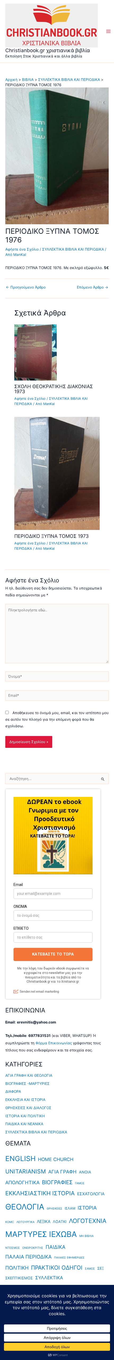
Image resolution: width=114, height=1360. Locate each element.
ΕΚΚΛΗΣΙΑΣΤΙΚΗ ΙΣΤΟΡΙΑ (40, 1193)
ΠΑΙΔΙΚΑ (55, 1247)
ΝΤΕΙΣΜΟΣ (12, 1248)
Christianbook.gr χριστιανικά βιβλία (47, 50)
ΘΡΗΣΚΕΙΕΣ (54, 1208)
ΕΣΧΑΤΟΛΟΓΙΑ (90, 1193)
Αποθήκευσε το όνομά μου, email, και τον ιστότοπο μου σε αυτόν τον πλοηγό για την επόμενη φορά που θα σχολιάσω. (57, 719)
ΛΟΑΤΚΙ (60, 1221)
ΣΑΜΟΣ (90, 1268)
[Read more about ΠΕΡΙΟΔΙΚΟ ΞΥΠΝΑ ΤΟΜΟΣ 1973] (57, 473)
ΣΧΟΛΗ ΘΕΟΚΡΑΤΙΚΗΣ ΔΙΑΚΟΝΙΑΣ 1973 (53, 388)
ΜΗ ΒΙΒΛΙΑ (86, 1236)
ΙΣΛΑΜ (70, 1208)
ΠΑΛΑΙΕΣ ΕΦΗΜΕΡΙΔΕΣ (69, 1257)
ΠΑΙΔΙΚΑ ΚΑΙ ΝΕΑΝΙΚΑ (24, 1124)
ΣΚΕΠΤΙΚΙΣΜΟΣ (19, 1278)
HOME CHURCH (55, 1159)
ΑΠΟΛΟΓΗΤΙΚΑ (22, 1182)
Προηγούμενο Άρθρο (26, 287)
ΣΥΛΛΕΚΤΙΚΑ (49, 1277)
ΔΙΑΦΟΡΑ (13, 1091)
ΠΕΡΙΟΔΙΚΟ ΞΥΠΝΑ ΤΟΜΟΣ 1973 (51, 536)
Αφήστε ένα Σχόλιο (22, 249)
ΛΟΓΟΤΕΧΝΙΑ (87, 1220)
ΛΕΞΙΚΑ (43, 1221)
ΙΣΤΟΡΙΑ (87, 1208)
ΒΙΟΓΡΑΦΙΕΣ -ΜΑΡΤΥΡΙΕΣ (27, 1083)
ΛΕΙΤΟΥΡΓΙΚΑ (25, 1222)
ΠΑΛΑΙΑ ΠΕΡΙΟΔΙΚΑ (28, 1257)
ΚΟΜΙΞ (9, 1222)
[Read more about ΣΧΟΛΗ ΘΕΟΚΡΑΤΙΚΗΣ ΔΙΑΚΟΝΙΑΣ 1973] (35, 352)
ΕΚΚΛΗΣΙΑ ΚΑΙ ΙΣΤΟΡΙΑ (25, 1100)
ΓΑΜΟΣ (80, 1183)
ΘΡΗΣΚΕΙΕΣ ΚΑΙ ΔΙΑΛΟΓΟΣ (28, 1108)
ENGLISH (20, 1158)
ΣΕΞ (100, 1268)
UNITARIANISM (25, 1171)
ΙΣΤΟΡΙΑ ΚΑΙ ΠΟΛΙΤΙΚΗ (25, 1116)
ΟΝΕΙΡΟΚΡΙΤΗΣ (32, 1248)
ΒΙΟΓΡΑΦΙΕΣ (57, 1182)
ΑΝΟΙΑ (85, 1172)
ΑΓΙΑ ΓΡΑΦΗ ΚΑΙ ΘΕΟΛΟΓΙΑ (28, 1075)
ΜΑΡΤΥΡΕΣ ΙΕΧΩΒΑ (41, 1234)
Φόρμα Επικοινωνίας (54, 1043)
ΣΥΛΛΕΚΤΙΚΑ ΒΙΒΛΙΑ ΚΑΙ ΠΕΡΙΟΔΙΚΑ (73, 249)
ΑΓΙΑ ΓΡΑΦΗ (62, 1171)
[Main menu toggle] (108, 31)
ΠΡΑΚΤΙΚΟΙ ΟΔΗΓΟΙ (56, 1267)
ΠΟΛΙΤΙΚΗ (17, 1268)
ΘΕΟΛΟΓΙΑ (24, 1206)
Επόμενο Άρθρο (92, 287)
